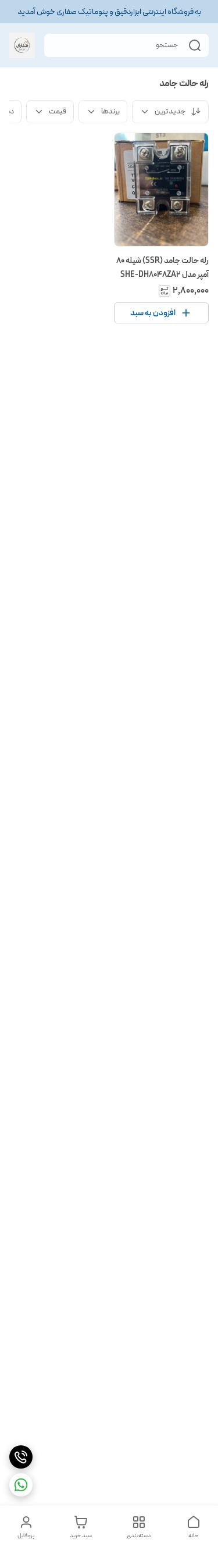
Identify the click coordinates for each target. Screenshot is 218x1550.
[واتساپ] (21, 1484)
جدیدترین (170, 111)
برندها (110, 111)
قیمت (57, 111)
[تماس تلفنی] (21, 1457)
